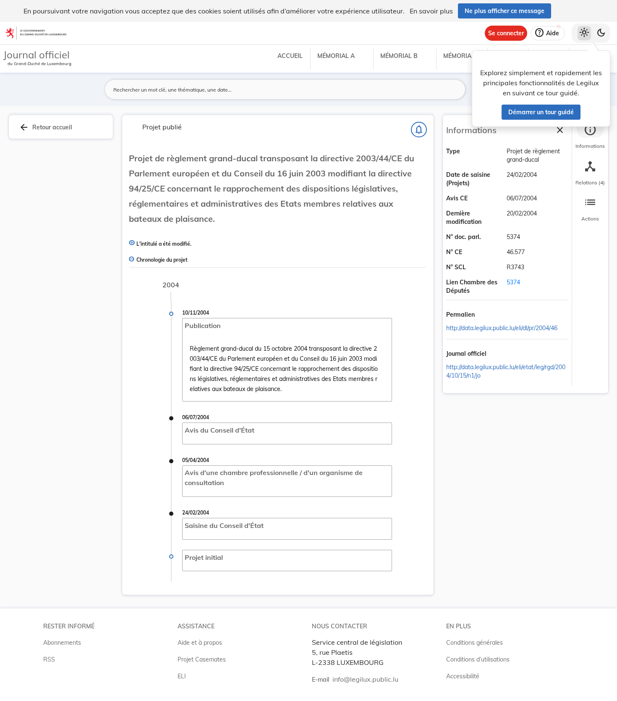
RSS (49, 659)
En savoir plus (431, 11)
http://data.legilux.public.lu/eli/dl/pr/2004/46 (501, 328)
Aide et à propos (200, 642)
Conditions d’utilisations (478, 659)
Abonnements (62, 642)
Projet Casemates (202, 659)
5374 (513, 282)
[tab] (590, 136)
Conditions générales (474, 642)
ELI (182, 676)
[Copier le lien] (486, 315)
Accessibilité (462, 676)
